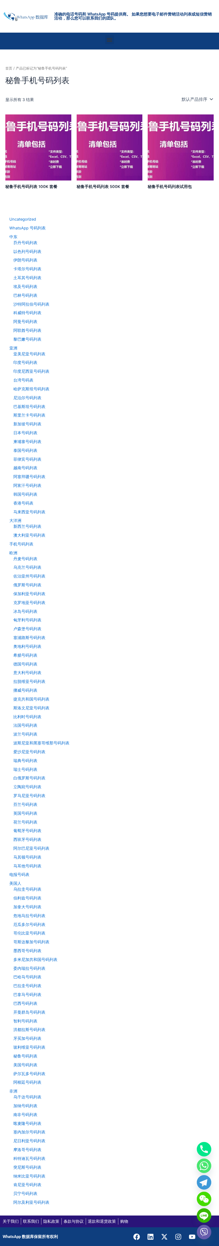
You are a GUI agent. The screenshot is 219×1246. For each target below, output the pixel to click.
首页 (8, 68)
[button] (109, 39)
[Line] (204, 1215)
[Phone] (204, 1149)
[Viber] (204, 1232)
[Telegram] (204, 1182)
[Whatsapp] (204, 1166)
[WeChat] (204, 1199)
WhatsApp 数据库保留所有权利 (30, 1236)
